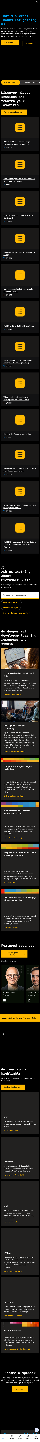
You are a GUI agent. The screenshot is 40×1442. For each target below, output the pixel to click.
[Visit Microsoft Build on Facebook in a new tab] (26, 1431)
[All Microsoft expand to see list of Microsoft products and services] (2, 2)
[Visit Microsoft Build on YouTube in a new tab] (31, 1431)
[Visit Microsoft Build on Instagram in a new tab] (21, 1431)
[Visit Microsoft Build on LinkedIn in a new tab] (11, 1431)
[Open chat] (37, 1430)
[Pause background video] (4, 993)
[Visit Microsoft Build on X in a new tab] (16, 1431)
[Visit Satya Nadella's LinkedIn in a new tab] (4, 960)
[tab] (10, 82)
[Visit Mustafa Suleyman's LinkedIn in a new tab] (29, 960)
